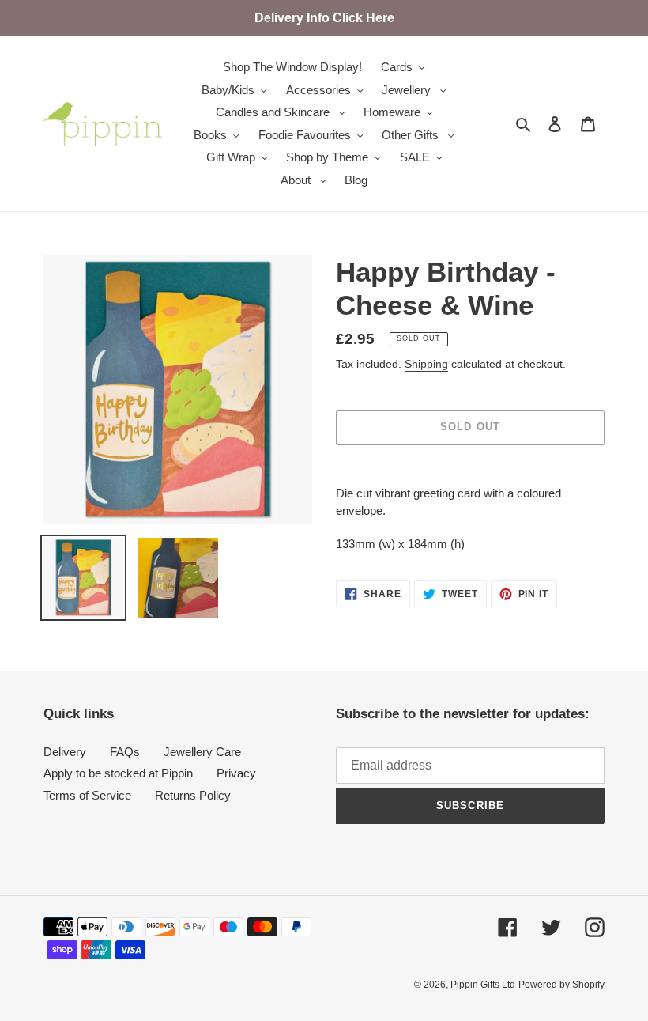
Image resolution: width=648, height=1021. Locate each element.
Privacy (236, 773)
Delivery (64, 751)
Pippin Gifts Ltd (482, 984)
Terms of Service (87, 795)
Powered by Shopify (561, 984)
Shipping (426, 363)
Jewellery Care (202, 751)
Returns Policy (193, 795)
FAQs (125, 751)
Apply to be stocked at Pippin (118, 773)
